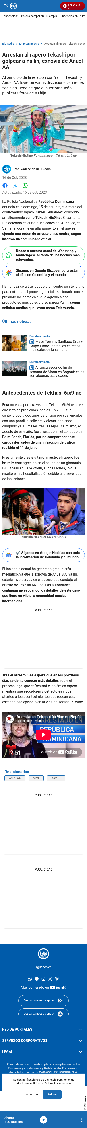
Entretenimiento (29, 43)
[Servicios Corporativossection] (81, 1041)
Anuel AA (15, 778)
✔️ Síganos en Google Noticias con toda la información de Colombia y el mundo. (48, 555)
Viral (36, 778)
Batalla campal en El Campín (39, 16)
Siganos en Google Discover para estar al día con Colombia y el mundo (47, 272)
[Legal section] (81, 1052)
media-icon (43, 1119)
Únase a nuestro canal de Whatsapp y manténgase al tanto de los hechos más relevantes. (48, 255)
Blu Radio (8, 43)
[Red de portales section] (81, 1029)
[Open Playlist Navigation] (82, 1120)
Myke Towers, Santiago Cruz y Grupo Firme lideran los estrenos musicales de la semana (56, 346)
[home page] (43, 953)
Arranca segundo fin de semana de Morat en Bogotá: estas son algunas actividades (56, 371)
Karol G (56, 778)
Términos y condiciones (24, 1068)
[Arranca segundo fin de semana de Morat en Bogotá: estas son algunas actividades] (14, 368)
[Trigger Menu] (6, 6)
